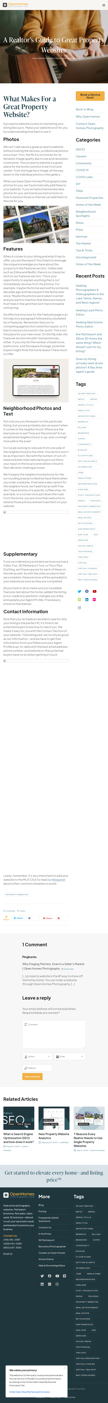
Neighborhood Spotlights (86, 213)
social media (85, 546)
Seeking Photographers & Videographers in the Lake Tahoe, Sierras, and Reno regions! (90, 294)
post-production (89, 495)
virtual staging (87, 568)
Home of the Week (88, 204)
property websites (16, 894)
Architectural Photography (87, 416)
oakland (83, 489)
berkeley (83, 422)
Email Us (8, 1253)
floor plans (85, 455)
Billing (82, 427)
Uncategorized (86, 257)
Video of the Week (88, 264)
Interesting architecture (86, 467)
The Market (83, 243)
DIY (78, 184)
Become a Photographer (52, 1246)
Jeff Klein (64, 1142)
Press (79, 229)
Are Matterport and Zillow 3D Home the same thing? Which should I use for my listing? (89, 342)
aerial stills (85, 405)
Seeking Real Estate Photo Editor (89, 324)
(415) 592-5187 (11, 1239)
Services (81, 236)
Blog (41, 1204)
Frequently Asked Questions (48, 1219)
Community (84, 163)
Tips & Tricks (84, 250)
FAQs (79, 190)
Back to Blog (84, 109)
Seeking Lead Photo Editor (89, 312)
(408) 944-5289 (12, 1243)
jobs (81, 472)
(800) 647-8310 (12, 1247)
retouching (85, 523)
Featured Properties (89, 197)
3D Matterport (87, 393)
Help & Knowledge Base (52, 1265)
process (95, 501)
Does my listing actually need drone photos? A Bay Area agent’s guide (89, 365)
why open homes (87, 580)
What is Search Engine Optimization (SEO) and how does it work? (18, 1138)
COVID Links (84, 177)
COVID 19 (82, 170)
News (80, 222)
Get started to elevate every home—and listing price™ (54, 1176)
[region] (37, 1381)
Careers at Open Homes (52, 1252)
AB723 (80, 149)
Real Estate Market (89, 512)
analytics (84, 410)
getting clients (87, 461)
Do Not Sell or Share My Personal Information (29, 1392)
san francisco (86, 529)
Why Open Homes (88, 116)
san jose (83, 534)
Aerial (94, 399)
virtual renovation (85, 563)
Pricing (42, 1211)
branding (83, 433)
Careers (81, 156)
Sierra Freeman (98, 1150)
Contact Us (45, 1227)
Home (34, 58)
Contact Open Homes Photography (90, 126)
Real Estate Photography (86, 518)
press (81, 501)
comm (81, 439)
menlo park (85, 478)
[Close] (64, 1368)
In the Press (45, 1233)
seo (96, 534)
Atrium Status (46, 1259)
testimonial (85, 551)
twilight (83, 557)
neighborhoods (87, 484)
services (83, 540)
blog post (58, 879)
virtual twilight (88, 574)
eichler (82, 450)
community (84, 444)
